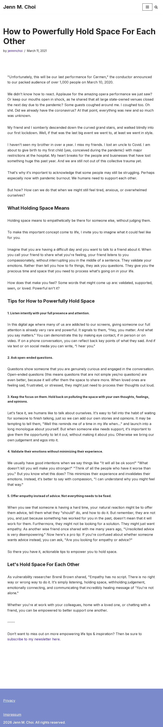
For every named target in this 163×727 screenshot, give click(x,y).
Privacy (9, 700)
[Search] (156, 7)
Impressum (12, 714)
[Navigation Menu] (147, 7)
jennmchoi (15, 51)
